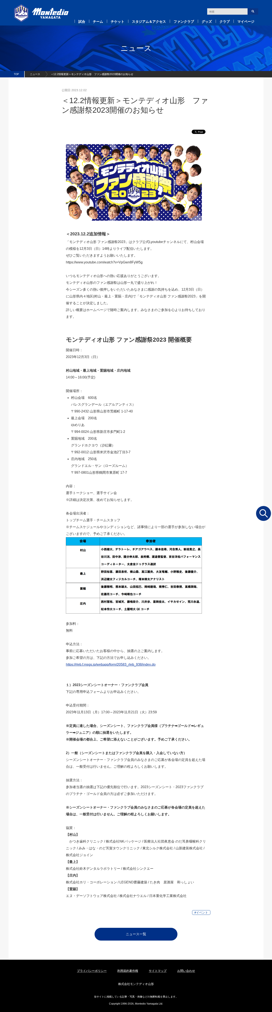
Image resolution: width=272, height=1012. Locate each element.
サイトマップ (158, 970)
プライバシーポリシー (92, 970)
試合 (81, 21)
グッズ (207, 21)
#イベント (201, 912)
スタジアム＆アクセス (149, 21)
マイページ (245, 21)
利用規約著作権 (127, 970)
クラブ (225, 21)
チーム (98, 21)
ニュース (35, 74)
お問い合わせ (186, 970)
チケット (117, 21)
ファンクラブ (184, 21)
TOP (16, 74)
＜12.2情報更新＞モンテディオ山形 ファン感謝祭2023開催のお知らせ (92, 74)
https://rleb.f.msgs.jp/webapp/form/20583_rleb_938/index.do (111, 664)
